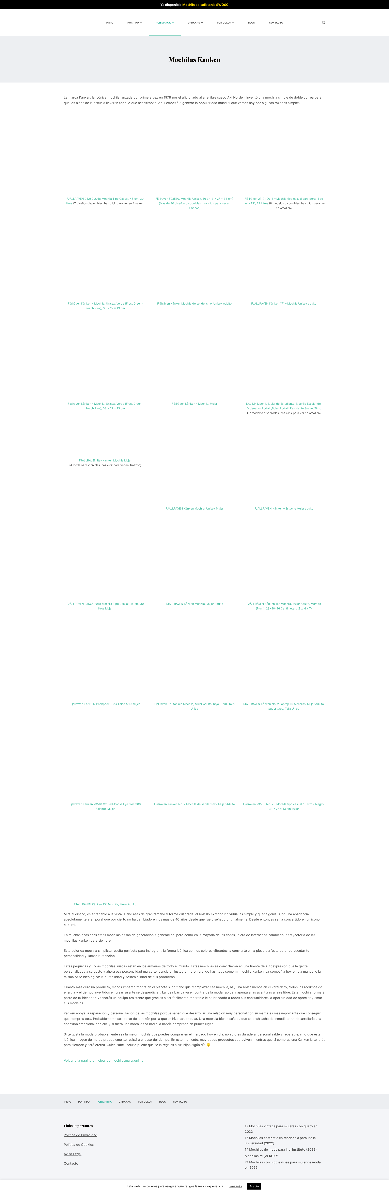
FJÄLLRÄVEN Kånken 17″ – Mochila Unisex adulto (283, 303)
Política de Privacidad (80, 1135)
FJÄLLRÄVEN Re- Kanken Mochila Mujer (105, 460)
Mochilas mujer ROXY (261, 1156)
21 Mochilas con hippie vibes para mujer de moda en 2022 (283, 1164)
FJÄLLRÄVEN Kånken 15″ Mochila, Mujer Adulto (105, 904)
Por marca (163, 22)
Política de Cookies (79, 1145)
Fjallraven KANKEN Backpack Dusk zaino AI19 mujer (105, 704)
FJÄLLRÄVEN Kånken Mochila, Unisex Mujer (194, 508)
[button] (141, 23)
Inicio (109, 22)
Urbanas (194, 22)
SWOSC (222, 5)
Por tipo (133, 22)
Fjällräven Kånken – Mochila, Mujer (194, 403)
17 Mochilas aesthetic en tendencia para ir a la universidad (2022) (280, 1140)
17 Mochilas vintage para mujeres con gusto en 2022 (281, 1128)
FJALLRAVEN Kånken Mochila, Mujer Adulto (194, 603)
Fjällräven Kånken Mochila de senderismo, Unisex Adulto (194, 303)
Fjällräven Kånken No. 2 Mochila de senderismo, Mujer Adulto (194, 804)
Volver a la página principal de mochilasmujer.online (103, 1060)
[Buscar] (323, 22)
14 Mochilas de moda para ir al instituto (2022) (281, 1149)
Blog (251, 22)
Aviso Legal (72, 1154)
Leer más (235, 1186)
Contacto (276, 22)
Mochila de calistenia (198, 5)
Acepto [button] (254, 1186)
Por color (224, 22)
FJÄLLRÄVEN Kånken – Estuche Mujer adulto (283, 508)
